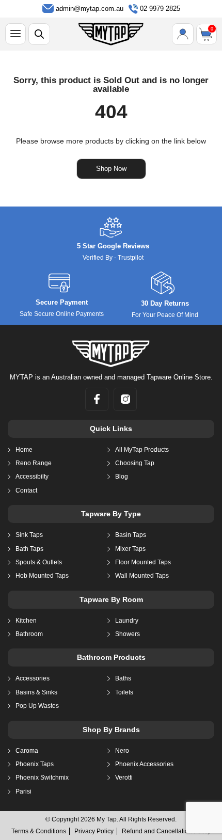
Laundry (126, 620)
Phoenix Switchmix (42, 777)
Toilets (124, 692)
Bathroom (29, 634)
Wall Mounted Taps (142, 575)
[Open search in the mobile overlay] (39, 34)
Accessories (32, 678)
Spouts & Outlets (38, 562)
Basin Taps (130, 534)
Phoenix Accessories (144, 764)
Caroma (26, 750)
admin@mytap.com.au (89, 8)
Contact (26, 490)
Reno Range (33, 463)
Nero (122, 750)
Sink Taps (29, 534)
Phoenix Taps (34, 764)
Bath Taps (29, 548)
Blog (121, 476)
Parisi (23, 791)
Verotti (124, 777)
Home (24, 449)
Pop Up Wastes (37, 705)
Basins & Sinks (36, 692)
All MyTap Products (142, 449)
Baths (123, 678)
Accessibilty (32, 476)
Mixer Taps (130, 548)
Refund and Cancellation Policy (166, 831)
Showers (127, 634)
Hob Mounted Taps (42, 575)
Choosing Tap (134, 463)
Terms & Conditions (38, 831)
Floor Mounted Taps (143, 562)
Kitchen (26, 620)
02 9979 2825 (160, 8)
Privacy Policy (94, 831)
